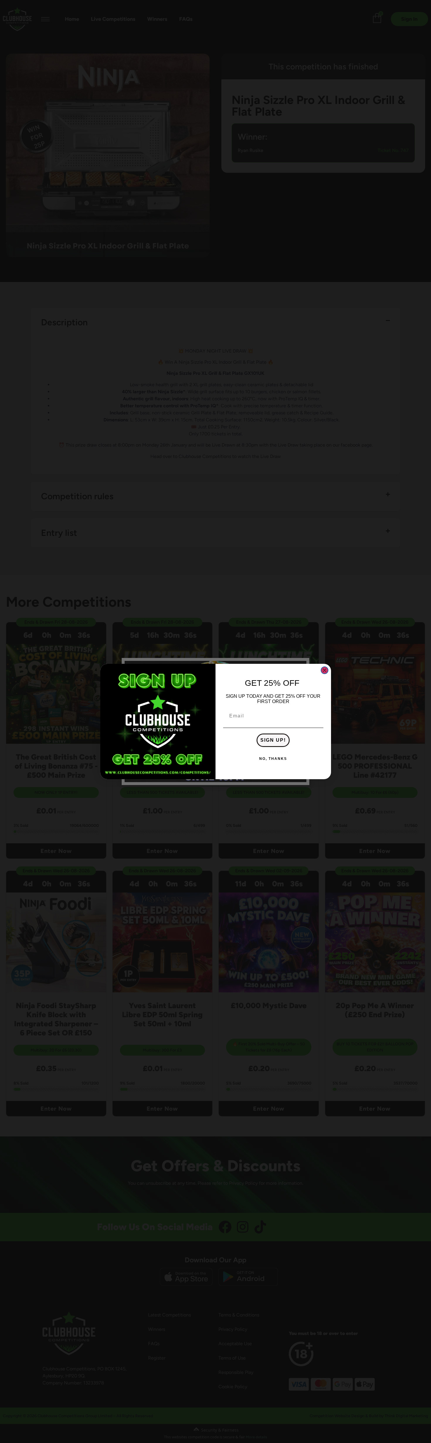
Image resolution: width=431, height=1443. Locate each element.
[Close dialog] (324, 670)
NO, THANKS (273, 759)
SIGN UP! (273, 740)
